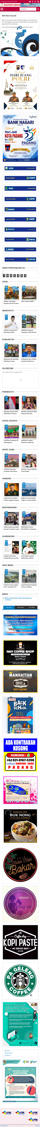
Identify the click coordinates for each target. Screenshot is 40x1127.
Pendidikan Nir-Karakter (9, 302)
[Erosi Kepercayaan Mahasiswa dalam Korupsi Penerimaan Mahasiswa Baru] (29, 547)
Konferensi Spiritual (28, 440)
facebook (32, 1)
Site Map (7, 1051)
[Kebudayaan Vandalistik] (12, 432)
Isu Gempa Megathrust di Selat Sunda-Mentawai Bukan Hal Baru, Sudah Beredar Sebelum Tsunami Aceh (23, 586)
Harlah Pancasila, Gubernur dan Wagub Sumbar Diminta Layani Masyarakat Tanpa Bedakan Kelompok (12, 331)
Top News (9, 607)
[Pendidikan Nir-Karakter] (12, 293)
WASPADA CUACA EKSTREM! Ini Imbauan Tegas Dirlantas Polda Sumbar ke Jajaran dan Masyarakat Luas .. (29, 528)
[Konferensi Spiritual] (29, 432)
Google (37, 1125)
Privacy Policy (8, 1053)
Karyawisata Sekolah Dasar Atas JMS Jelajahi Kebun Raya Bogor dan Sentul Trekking (19, 412)
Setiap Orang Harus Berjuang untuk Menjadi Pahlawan (28, 331)
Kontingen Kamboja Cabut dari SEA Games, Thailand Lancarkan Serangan (29, 470)
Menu (2, 9)
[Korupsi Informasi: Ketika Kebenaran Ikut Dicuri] (12, 547)
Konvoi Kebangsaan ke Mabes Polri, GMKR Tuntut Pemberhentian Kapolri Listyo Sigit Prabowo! (25, 360)
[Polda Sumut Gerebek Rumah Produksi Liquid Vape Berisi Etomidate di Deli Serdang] (12, 518)
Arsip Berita (20, 607)
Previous (37, 296)
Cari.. (38, 9)
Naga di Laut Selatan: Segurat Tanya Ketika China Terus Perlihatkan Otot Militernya (28, 499)
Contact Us (7, 1055)
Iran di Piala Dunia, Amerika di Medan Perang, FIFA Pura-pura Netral (10, 470)
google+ (35, 1)
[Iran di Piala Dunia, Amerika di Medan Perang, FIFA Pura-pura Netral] (12, 461)
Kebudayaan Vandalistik (8, 441)
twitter (29, 1)
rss (38, 1)
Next (3, 296)
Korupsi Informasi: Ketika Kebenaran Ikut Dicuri (11, 557)
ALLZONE (32, 607)
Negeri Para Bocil (27, 301)
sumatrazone (4, 1125)
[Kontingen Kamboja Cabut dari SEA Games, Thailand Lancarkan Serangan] (29, 461)
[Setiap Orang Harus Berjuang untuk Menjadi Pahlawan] (29, 322)
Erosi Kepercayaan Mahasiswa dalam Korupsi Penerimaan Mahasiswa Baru (28, 557)
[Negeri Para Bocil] (29, 293)
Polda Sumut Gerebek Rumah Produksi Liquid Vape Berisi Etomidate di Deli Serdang (11, 528)
